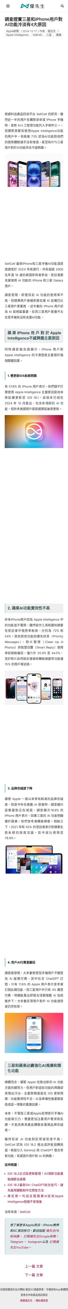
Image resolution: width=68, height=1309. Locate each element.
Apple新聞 (12, 31)
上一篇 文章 (34, 1266)
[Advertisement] (34, 73)
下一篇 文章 (34, 1275)
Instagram (35, 1242)
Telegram (16, 1242)
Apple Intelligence (17, 34)
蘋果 (58, 34)
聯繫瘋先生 (26, 1300)
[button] (62, 6)
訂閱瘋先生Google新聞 (40, 1236)
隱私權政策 (42, 1300)
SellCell (37, 34)
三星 (49, 34)
